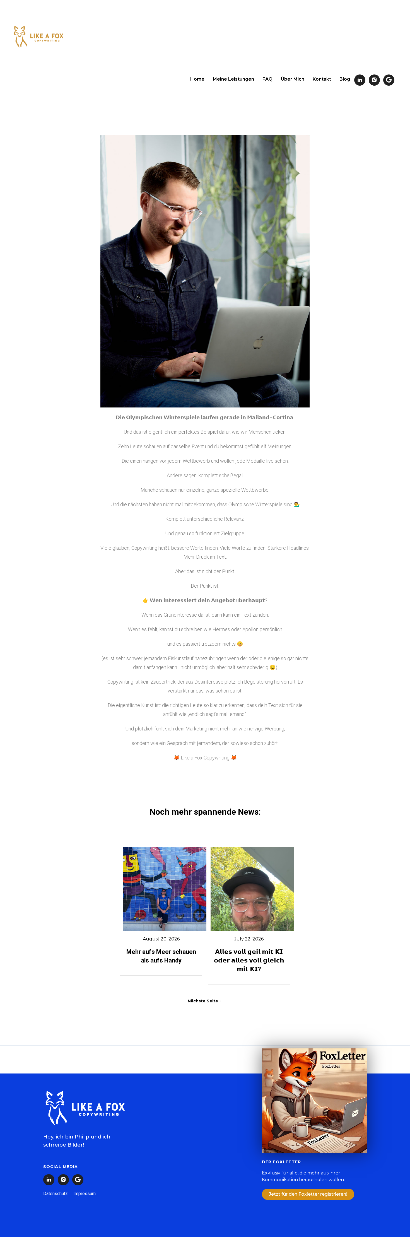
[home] (38, 37)
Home (197, 79)
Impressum (84, 1193)
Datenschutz (55, 1193)
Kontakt (322, 79)
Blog (344, 79)
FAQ (267, 79)
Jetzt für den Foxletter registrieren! (308, 1194)
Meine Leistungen (233, 79)
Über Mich (292, 79)
